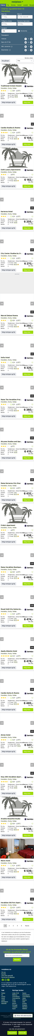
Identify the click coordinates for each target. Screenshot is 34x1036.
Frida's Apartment (8, 525)
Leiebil (25, 5)
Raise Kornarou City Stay (11, 483)
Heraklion (4, 88)
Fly (8, 5)
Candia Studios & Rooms (10, 128)
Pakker (3, 5)
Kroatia (24, 1003)
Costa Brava (15, 996)
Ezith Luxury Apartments (10, 170)
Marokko (24, 1007)
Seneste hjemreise (23, 21)
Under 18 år (15, 993)
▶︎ (32, 199)
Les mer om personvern (17, 1029)
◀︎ (1, 199)
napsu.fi (12, 1017)
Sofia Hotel (5, 357)
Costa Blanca (26, 996)
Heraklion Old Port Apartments (13, 902)
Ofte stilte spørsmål (7, 975)
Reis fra (3, 14)
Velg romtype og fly (8, 102)
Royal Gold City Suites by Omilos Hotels (16, 609)
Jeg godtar (12, 1033)
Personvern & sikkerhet (8, 977)
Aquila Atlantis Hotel (9, 651)
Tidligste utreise (6, 21)
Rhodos (24, 1000)
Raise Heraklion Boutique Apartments (16, 567)
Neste (27, 926)
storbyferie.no (17, 1018)
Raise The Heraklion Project (12, 399)
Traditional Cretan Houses (11, 86)
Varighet (4, 28)
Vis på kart (5, 61)
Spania (24, 993)
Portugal (14, 1005)
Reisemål (3, 1003)
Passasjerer (5, 35)
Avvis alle (22, 1033)
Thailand (14, 1007)
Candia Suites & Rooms (10, 693)
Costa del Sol (16, 998)
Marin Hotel (5, 861)
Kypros (14, 1003)
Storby (13, 5)
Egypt (14, 1008)
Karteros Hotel (7, 211)
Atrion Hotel (5, 735)
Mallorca (14, 994)
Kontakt (3, 974)
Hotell (19, 5)
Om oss (3, 972)
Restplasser (4, 1001)
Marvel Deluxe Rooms (9, 315)
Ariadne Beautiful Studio (10, 819)
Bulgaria (24, 1005)
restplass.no (4, 1015)
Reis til (19, 14)
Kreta (10, 88)
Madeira (24, 1008)
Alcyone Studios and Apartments (14, 441)
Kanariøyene (26, 994)
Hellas (14, 88)
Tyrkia (14, 1001)
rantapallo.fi (6, 1017)
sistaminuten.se (12, 1015)
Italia (23, 1001)
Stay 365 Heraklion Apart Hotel (13, 777)
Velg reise (27, 102)
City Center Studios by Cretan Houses (16, 253)
